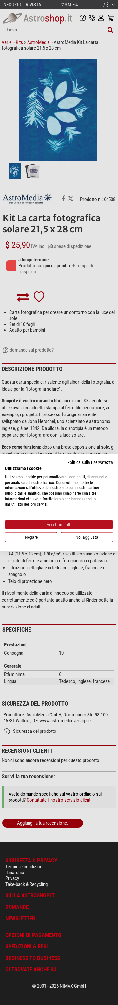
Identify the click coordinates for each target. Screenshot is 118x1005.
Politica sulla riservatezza (90, 462)
